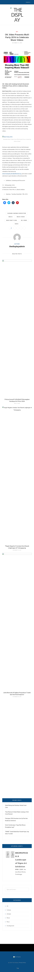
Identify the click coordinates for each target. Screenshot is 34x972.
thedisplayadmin (17, 246)
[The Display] (17, 14)
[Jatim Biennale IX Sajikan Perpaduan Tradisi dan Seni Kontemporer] (17, 621)
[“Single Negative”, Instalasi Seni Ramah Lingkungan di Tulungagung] (17, 475)
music (11, 216)
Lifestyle (9, 914)
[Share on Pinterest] (24, 228)
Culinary (9, 910)
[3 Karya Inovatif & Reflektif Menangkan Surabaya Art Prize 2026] (17, 328)
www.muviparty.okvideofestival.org (11, 173)
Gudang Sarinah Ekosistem (16, 213)
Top (17, 968)
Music (8, 922)
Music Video (21, 216)
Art (17, 31)
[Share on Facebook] (15, 228)
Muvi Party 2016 (11, 220)
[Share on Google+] (21, 228)
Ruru (16, 223)
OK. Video (24, 220)
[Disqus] (17, 721)
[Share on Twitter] (18, 228)
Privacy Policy (22, 962)
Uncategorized (10, 926)
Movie (8, 918)
